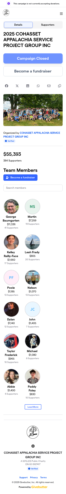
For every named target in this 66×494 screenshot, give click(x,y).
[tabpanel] (33, 223)
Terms (43, 477)
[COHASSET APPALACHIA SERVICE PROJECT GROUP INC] (6, 13)
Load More (33, 407)
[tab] (18, 25)
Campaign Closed (33, 58)
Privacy (34, 477)
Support (23, 477)
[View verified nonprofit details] (9, 141)
